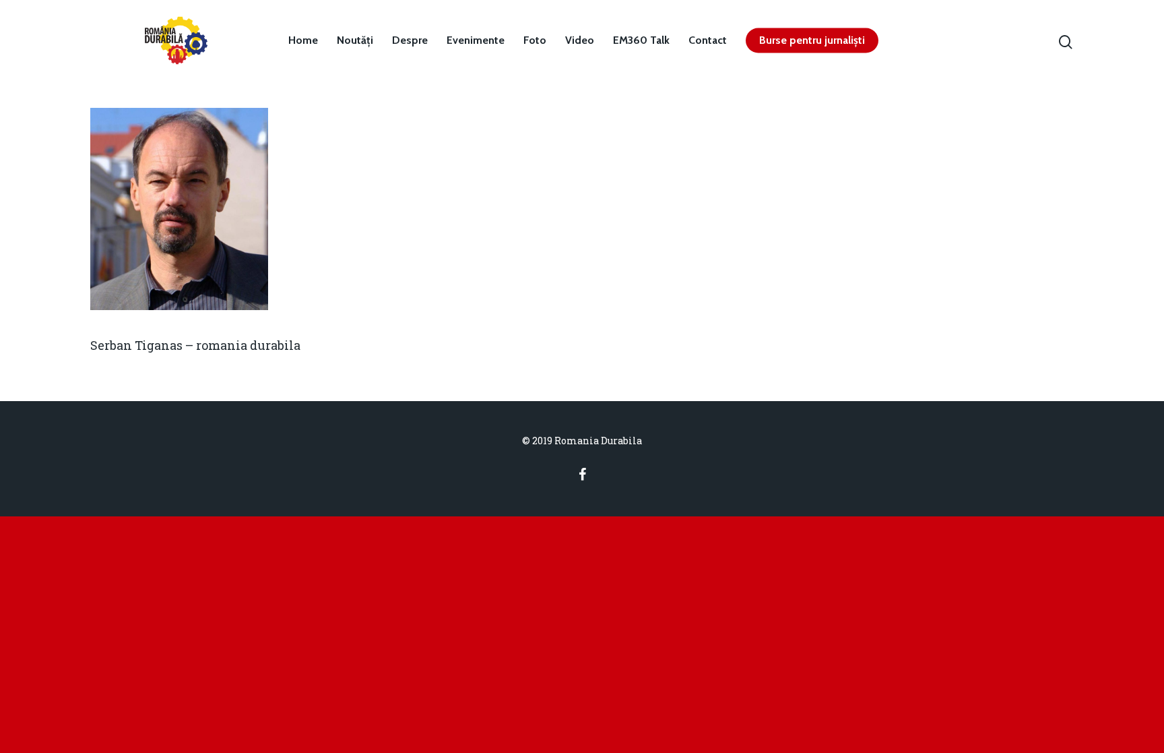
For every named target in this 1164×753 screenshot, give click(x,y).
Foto (534, 40)
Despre (410, 40)
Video (579, 40)
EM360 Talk (641, 40)
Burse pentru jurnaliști (812, 40)
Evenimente (476, 40)
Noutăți (355, 40)
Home (303, 40)
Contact (707, 40)
